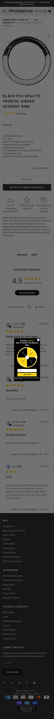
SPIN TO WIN (27, 374)
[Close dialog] (38, 340)
